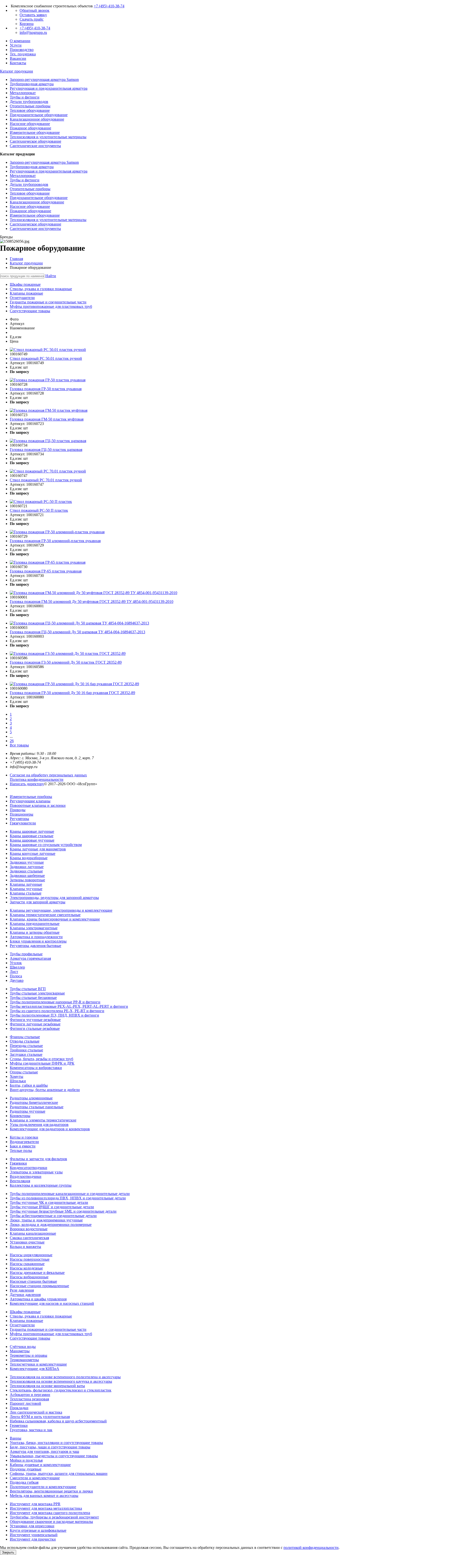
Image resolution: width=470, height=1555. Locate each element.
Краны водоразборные (28, 858)
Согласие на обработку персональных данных (48, 775)
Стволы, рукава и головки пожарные (41, 1316)
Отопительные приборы (30, 189)
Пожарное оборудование (30, 211)
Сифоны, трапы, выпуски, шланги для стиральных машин (58, 1473)
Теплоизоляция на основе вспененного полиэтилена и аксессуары (65, 1377)
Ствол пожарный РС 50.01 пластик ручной (46, 358)
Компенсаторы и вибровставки (36, 1068)
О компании (20, 41)
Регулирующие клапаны (30, 801)
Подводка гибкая (24, 1482)
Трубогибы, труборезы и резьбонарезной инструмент (54, 1517)
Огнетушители (22, 1325)
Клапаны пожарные (26, 1321)
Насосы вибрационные (29, 1277)
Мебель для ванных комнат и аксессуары (44, 1495)
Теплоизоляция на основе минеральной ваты (47, 1386)
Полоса (16, 976)
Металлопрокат (23, 176)
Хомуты (16, 1076)
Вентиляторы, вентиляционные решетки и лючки (51, 1491)
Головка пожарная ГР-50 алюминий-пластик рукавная (55, 541)
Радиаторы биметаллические (34, 1102)
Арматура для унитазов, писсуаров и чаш (44, 1451)
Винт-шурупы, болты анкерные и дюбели (45, 1090)
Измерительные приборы (31, 797)
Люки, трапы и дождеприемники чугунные (46, 1220)
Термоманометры (24, 1360)
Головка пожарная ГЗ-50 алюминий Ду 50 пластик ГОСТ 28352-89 (66, 662)
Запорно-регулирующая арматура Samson (44, 162)
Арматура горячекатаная (30, 958)
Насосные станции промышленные (39, 1286)
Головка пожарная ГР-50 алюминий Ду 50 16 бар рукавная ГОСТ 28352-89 (72, 693)
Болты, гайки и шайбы (29, 1085)
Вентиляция (20, 1181)
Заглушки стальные (26, 1054)
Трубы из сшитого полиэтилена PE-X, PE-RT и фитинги (57, 1011)
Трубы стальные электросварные (37, 993)
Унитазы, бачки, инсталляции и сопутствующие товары (56, 1443)
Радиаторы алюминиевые (31, 1098)
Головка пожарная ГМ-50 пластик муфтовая (46, 419)
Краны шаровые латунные (32, 831)
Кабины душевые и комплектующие (40, 1465)
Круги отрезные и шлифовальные (38, 1530)
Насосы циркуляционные (31, 1255)
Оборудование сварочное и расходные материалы (51, 1521)
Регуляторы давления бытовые (35, 946)
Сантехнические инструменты (35, 228)
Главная (16, 259)
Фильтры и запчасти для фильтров (38, 1159)
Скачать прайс (32, 19)
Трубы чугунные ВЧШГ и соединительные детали (52, 1207)
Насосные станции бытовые (33, 1281)
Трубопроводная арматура (32, 167)
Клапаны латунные (26, 884)
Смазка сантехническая (29, 1238)
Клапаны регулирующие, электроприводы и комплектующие (61, 910)
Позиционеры (21, 814)
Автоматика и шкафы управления (38, 1299)
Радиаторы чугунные (27, 1111)
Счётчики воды (23, 1346)
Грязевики (18, 1163)
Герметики (19, 1425)
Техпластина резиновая (29, 1399)
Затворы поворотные (27, 880)
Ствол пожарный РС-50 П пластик (39, 510)
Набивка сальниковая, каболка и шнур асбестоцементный (58, 1421)
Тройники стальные (26, 1050)
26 (12, 741)
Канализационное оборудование (37, 202)
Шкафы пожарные (25, 1312)
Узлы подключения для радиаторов (39, 1124)
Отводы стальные (24, 1041)
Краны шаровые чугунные (32, 840)
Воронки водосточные (28, 1229)
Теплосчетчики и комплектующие (38, 1364)
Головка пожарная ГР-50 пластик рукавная (46, 389)
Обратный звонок (34, 10)
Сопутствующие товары (30, 1338)
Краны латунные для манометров (38, 849)
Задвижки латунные (27, 867)
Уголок (16, 963)
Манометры (20, 1351)
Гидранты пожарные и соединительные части (48, 1329)
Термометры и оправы (28, 1355)
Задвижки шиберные (27, 875)
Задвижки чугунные (27, 862)
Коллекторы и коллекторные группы (40, 1185)
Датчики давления (25, 1295)
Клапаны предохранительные (34, 923)
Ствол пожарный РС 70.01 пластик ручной (46, 480)
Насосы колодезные (26, 1268)
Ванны (15, 1438)
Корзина (27, 24)
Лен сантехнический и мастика (36, 1412)
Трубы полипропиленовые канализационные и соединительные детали (70, 1194)
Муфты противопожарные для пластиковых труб (51, 1334)
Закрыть (8, 1552)
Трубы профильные (26, 954)
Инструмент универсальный (34, 1535)
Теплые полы (21, 1150)
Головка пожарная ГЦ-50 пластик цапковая (46, 450)
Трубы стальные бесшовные (33, 997)
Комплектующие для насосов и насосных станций (52, 1303)
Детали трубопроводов (29, 184)
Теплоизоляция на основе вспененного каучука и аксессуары (61, 1381)
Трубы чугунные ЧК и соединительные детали (49, 1202)
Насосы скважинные (27, 1264)
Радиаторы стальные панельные (36, 1107)
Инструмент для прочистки (33, 1539)
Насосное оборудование (30, 206)
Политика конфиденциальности (36, 779)
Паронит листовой (25, 1403)
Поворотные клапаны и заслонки (38, 805)
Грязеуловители (23, 823)
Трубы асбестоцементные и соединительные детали (53, 1216)
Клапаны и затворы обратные (34, 932)
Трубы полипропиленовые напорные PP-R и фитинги (55, 1002)
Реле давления (22, 1290)
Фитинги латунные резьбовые (35, 1024)
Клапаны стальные (25, 893)
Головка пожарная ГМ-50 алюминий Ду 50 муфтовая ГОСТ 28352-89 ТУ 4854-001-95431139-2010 (91, 601)
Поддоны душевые (25, 1469)
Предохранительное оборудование (39, 198)
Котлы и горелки (24, 1137)
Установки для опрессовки (32, 1526)
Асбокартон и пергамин (30, 1395)
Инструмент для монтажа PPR (35, 1504)
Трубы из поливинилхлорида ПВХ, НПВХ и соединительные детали (68, 1198)
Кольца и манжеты (25, 1246)
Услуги (16, 45)
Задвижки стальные (26, 871)
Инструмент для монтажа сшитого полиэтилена (50, 1513)
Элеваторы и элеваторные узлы (36, 1172)
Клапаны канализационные (33, 1233)
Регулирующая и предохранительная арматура (48, 171)
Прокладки (19, 1408)
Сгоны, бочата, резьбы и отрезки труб (41, 1059)
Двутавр (17, 980)
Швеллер (17, 967)
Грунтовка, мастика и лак (31, 1430)
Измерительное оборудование (35, 215)
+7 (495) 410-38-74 (109, 6)
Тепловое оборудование (30, 193)
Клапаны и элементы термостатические (43, 1120)
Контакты (18, 63)
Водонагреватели (24, 1142)
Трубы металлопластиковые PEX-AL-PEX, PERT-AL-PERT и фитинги (69, 1006)
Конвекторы (20, 1116)
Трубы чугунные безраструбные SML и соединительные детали (63, 1211)
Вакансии (18, 58)
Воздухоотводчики (25, 1176)
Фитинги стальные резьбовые (35, 1028)
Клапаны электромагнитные (34, 928)
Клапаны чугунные (26, 889)
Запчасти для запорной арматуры (37, 902)
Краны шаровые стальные (31, 836)
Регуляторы (19, 819)
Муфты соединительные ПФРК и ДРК (42, 1063)
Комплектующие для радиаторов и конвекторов (50, 1129)
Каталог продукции (26, 263)
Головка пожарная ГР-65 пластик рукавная (46, 571)
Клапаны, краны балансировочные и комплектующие (55, 919)
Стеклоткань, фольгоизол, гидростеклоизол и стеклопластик (60, 1390)
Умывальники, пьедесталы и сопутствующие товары (54, 1456)
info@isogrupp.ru (33, 32)
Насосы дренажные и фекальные (37, 1272)
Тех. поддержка (23, 54)
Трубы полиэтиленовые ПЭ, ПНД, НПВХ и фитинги (54, 1015)
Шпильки (18, 1081)
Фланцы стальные (25, 1037)
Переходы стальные (26, 1046)
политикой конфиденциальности (311, 1547)
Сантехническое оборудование (35, 224)
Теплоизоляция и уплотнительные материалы (48, 220)
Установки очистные (27, 1242)
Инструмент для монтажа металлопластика (46, 1508)
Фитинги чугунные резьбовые (35, 1020)
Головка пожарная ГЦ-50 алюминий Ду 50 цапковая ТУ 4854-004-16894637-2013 (77, 632)
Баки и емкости (22, 1146)
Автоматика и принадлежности (36, 937)
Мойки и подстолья (26, 1460)
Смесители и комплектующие (35, 1478)
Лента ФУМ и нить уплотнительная (40, 1417)
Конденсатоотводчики (28, 1168)
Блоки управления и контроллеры (38, 941)
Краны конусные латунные (32, 853)
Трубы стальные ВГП (28, 989)
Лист (14, 972)
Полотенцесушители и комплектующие (43, 1487)
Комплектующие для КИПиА (34, 1369)
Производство (22, 50)
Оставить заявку (33, 15)
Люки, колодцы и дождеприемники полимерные (51, 1224)
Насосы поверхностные (29, 1259)
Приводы (17, 810)
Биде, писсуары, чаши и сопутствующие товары (50, 1447)
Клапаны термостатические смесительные (45, 915)
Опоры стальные (24, 1072)
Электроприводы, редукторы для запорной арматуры (54, 898)
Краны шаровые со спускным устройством (46, 845)
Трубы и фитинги (24, 180)
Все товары (19, 745)
